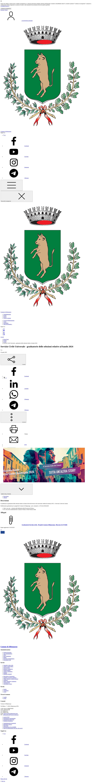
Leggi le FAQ (6, 717)
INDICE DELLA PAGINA (6, 494)
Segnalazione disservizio (8, 719)
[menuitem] (16, 376)
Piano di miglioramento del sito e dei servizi (12, 728)
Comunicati (5, 690)
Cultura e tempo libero (8, 666)
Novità (4, 340)
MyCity (3, 781)
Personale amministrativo (8, 658)
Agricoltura (5, 323)
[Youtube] (3, 330)
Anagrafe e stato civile (8, 665)
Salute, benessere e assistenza (9, 681)
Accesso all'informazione (8, 320)
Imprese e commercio (8, 669)
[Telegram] (3, 334)
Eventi (4, 698)
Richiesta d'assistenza (8, 720)
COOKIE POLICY (5, 6)
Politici (4, 657)
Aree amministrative (7, 653)
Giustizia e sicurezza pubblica (9, 677)
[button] (7, 314)
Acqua (4, 321)
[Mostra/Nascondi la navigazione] (12, 185)
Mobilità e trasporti (7, 674)
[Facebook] (3, 329)
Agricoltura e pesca (7, 684)
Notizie (5, 689)
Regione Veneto (4, 10)
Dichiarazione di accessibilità (9, 727)
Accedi (2, 337)
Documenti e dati (7, 660)
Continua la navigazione (6, 8)
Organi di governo (7, 652)
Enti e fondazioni (7, 656)
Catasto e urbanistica (7, 671)
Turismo (5, 672)
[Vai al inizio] (1, 530)
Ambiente (5, 680)
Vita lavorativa (6, 667)
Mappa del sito (4, 778)
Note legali (5, 725)
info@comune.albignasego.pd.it (11, 713)
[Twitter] (3, 331)
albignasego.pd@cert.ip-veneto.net (10, 714)
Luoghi (5, 697)
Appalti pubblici (6, 670)
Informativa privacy (7, 724)
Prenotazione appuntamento (9, 718)
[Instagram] (3, 333)
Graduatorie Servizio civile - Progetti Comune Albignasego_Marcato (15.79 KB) (44, 525)
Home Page (5, 339)
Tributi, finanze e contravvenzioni (10, 679)
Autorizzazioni (6, 682)
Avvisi (4, 341)
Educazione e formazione (8, 676)
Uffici (4, 655)
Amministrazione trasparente (9, 723)
